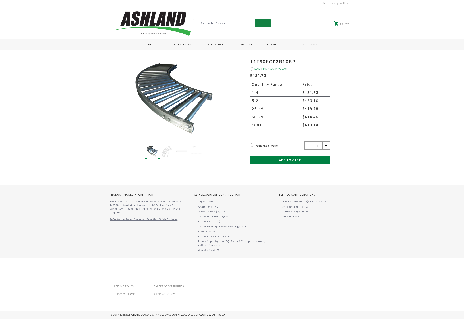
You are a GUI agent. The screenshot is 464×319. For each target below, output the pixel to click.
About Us (245, 44)
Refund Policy (124, 286)
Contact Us (310, 44)
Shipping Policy (164, 294)
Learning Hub (278, 44)
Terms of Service (125, 294)
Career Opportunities (169, 286)
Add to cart (290, 160)
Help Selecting (180, 44)
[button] (174, 98)
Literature (215, 44)
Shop (150, 44)
